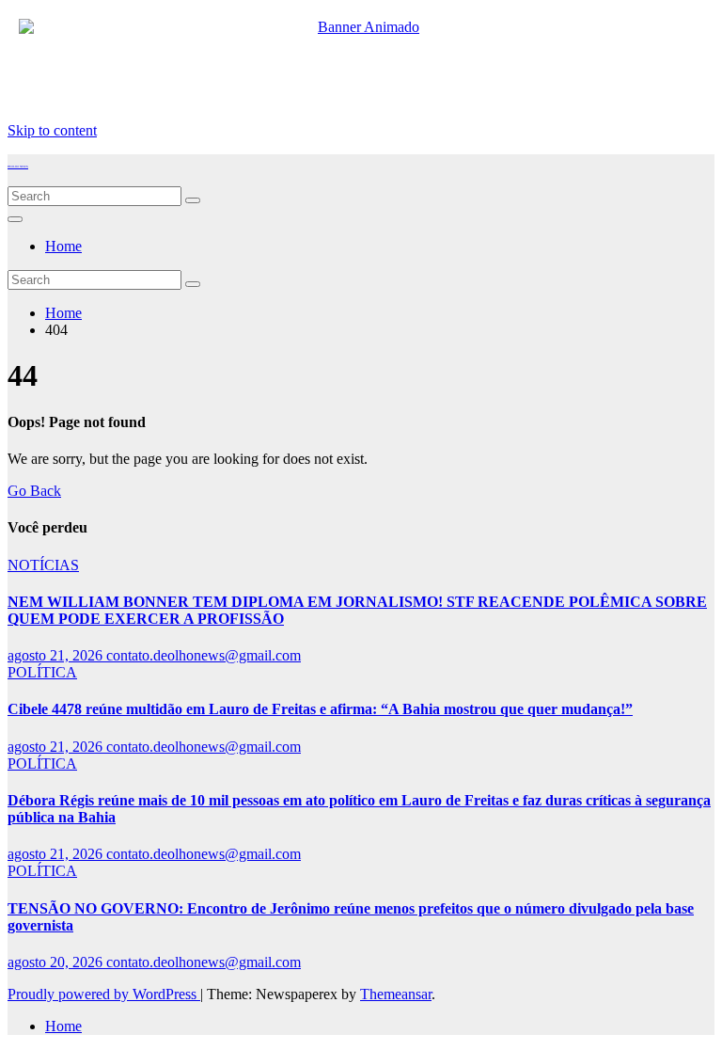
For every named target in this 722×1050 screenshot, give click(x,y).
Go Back (34, 491)
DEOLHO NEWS (18, 166)
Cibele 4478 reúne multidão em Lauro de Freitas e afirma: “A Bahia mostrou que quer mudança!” (320, 709)
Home (63, 246)
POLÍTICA (42, 672)
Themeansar (396, 994)
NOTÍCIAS (43, 565)
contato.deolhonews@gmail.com (203, 655)
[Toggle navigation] (15, 219)
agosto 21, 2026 (57, 655)
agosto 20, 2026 (57, 962)
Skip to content (52, 130)
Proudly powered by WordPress (104, 994)
